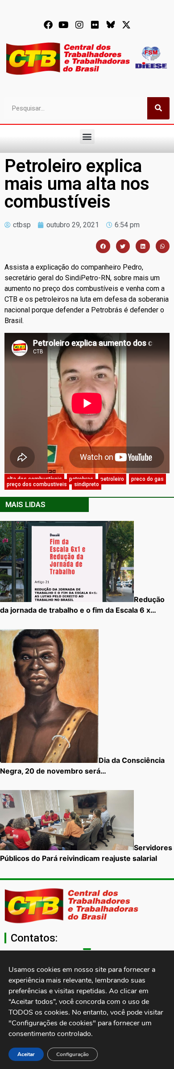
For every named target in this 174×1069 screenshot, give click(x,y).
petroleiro (112, 479)
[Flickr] (95, 25)
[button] (87, 136)
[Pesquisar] (158, 108)
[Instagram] (79, 25)
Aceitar (26, 1054)
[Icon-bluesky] (111, 25)
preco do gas (147, 479)
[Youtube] (64, 25)
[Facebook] (48, 25)
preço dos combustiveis (37, 484)
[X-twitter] (126, 25)
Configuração (72, 1054)
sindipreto (86, 484)
